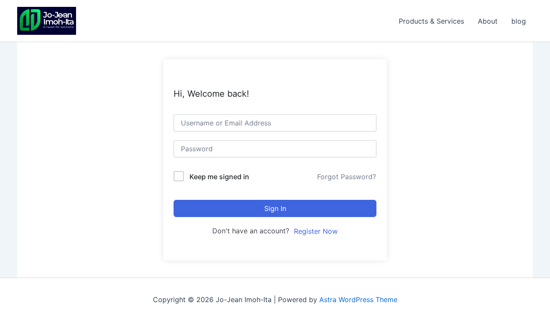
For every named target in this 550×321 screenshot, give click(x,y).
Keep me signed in (219, 176)
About (488, 21)
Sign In (275, 208)
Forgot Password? (346, 176)
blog (518, 21)
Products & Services (431, 21)
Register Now (316, 231)
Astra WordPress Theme (358, 299)
